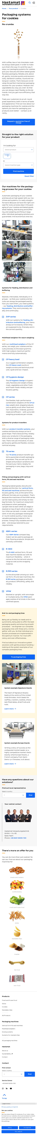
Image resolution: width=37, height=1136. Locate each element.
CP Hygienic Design (17, 381)
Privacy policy (6, 1107)
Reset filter (29, 176)
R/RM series (11, 579)
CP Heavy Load (15, 365)
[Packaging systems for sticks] (16, 916)
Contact (5, 1057)
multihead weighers (17, 344)
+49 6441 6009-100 (18, 838)
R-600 (11, 552)
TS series (12, 455)
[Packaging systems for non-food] (16, 978)
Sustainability (6, 1054)
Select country (7, 791)
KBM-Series (14, 535)
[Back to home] (14, 3)
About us (5, 1051)
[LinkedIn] (6, 1089)
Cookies (4, 1007)
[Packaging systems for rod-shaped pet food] (16, 962)
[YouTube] (11, 1089)
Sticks (4, 1004)
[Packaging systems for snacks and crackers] (16, 870)
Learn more (9, 709)
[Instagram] (2, 1089)
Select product (10, 150)
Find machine (18, 171)
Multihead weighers (8, 1029)
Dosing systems (7, 1032)
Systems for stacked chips (11, 1035)
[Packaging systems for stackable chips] (16, 931)
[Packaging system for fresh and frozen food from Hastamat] (16, 900)
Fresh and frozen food (9, 1000)
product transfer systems (19, 429)
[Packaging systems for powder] (16, 947)
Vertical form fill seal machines (12, 1025)
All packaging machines (9, 1040)
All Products (6, 1015)
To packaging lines (18, 657)
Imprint (15, 1107)
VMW (25, 597)
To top (4, 1098)
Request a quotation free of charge (18, 122)
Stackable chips (7, 1010)
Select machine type (12, 165)
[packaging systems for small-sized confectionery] (16, 885)
